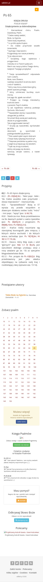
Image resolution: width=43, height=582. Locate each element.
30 (34, 329)
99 (29, 367)
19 (14, 325)
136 (34, 390)
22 (29, 325)
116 (22, 378)
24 (4, 329)
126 (10, 386)
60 (9, 348)
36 (29, 333)
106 (34, 371)
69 (19, 352)
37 (34, 333)
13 (19, 321)
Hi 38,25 (30, 245)
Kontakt (22, 501)
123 (28, 382)
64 (29, 348)
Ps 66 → (36, 168)
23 (34, 325)
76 (19, 356)
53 (9, 344)
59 (4, 348)
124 (34, 382)
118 (34, 378)
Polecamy (27, 569)
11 (9, 321)
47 (14, 340)
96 (14, 367)
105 (28, 371)
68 (14, 352)
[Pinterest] (26, 563)
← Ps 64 (5, 168)
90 (19, 363)
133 (16, 390)
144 (10, 397)
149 (4, 401)
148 (34, 397)
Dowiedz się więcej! (21, 445)
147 (28, 397)
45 (4, 340)
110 (22, 375)
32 (9, 333)
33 (14, 333)
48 (19, 340)
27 (19, 329)
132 (10, 390)
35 (24, 333)
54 (14, 344)
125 (4, 386)
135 (28, 390)
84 (24, 359)
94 (4, 367)
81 (9, 359)
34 (19, 333)
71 (29, 352)
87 (4, 363)
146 (22, 397)
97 (19, 367)
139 (16, 394)
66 (4, 352)
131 (4, 390)
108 (10, 375)
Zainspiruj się (22, 520)
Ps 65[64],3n (14, 196)
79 (34, 356)
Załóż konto (21, 422)
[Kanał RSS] (31, 563)
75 (14, 356)
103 (16, 371)
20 (19, 325)
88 (9, 363)
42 (24, 337)
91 (24, 363)
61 (14, 348)
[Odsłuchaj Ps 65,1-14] (3, 178)
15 (29, 321)
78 (29, 356)
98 (24, 367)
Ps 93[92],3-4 (19, 224)
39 (9, 337)
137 (4, 394)
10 (4, 321)
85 (29, 359)
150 (10, 401)
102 (10, 371)
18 (9, 325)
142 (34, 394)
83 (19, 359)
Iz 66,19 (28, 213)
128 (22, 386)
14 (24, 321)
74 (9, 356)
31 (4, 333)
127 (16, 386)
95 (9, 367)
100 (35, 367)
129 (28, 386)
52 (4, 344)
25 (9, 329)
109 (16, 375)
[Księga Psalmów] (21, 438)
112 (34, 375)
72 (34, 352)
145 (16, 397)
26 (14, 329)
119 (4, 382)
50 (29, 340)
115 (16, 378)
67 (9, 352)
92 (29, 363)
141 (28, 394)
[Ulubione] (37, 9)
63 (24, 348)
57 (29, 344)
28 (24, 329)
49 (24, 340)
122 (22, 382)
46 (9, 340)
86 (34, 359)
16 (34, 321)
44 (34, 337)
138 (10, 394)
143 (4, 397)
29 (29, 329)
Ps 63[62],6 (29, 256)
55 (19, 344)
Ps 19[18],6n (30, 236)
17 (4, 325)
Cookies (23, 573)
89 (14, 363)
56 (24, 344)
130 (34, 386)
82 (14, 359)
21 (24, 325)
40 (14, 337)
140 (22, 394)
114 (10, 378)
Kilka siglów (12, 573)
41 (19, 337)
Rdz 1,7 (20, 245)
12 (14, 321)
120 (10, 382)
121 (16, 382)
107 (4, 375)
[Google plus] (22, 563)
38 (4, 337)
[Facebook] (12, 563)
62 (19, 348)
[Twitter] (17, 563)
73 (4, 356)
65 (34, 348)
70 (24, 352)
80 (4, 359)
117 (28, 378)
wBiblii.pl (6, 2)
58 (34, 344)
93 (34, 363)
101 (4, 371)
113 (4, 378)
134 (22, 390)
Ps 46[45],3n (14, 222)
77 (24, 356)
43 (29, 337)
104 (22, 371)
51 (34, 340)
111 (28, 375)
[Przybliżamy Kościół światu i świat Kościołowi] (21, 532)
